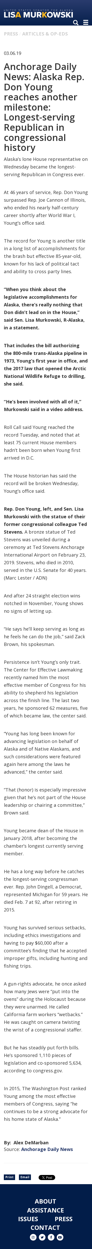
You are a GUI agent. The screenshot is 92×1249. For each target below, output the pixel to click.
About (45, 1201)
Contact (45, 1227)
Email (24, 1177)
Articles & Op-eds (45, 34)
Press (11, 34)
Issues (28, 1219)
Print (9, 1177)
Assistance (45, 1210)
